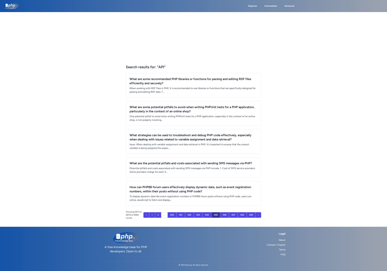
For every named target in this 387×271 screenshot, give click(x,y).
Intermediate (270, 6)
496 (224, 215)
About (282, 240)
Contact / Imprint (276, 244)
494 (207, 215)
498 (242, 215)
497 (233, 215)
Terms (282, 249)
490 (172, 215)
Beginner (252, 6)
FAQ (283, 254)
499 (251, 215)
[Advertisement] (193, 42)
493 (198, 215)
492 (189, 215)
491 (180, 215)
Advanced (289, 6)
